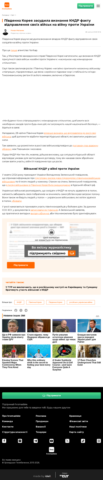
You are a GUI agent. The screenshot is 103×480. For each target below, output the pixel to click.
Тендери (41, 432)
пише (14, 50)
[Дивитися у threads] (99, 441)
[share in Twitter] (20, 310)
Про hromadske (11, 416)
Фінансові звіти (78, 421)
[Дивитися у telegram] (36, 441)
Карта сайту (76, 432)
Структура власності (14, 432)
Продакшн (42, 421)
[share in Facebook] (15, 310)
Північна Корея (35, 302)
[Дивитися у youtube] (51, 441)
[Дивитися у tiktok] (83, 441)
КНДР (19, 302)
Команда (7, 421)
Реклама (41, 416)
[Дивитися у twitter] (67, 441)
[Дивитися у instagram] (20, 441)
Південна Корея (55, 302)
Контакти (7, 426)
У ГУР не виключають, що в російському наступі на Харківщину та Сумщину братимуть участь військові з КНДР (51, 288)
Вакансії (41, 426)
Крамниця (75, 416)
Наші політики (78, 426)
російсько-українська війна (80, 302)
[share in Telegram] (26, 310)
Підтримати (86, 6)
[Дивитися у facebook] (4, 441)
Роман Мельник (17, 30)
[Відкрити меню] (98, 6)
